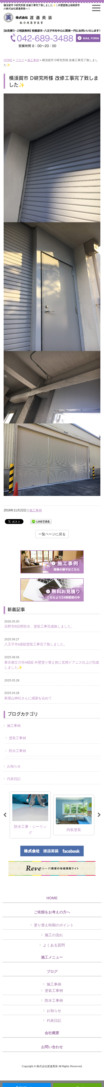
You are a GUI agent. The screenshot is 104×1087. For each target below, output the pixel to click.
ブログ (19, 60)
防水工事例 (17, 751)
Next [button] (99, 815)
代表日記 (14, 779)
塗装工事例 (17, 738)
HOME (8, 60)
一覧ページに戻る (52, 534)
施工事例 (33, 60)
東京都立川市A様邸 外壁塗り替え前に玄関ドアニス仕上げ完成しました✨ (51, 662)
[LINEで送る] (41, 521)
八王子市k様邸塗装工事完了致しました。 (35, 642)
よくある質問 (54, 945)
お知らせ (14, 766)
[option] (30, 815)
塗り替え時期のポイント (54, 925)
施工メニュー (52, 957)
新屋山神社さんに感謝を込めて (28, 695)
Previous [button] (4, 815)
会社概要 (52, 1033)
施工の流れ (54, 935)
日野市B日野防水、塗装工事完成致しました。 (39, 624)
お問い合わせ (52, 1047)
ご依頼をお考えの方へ (52, 912)
